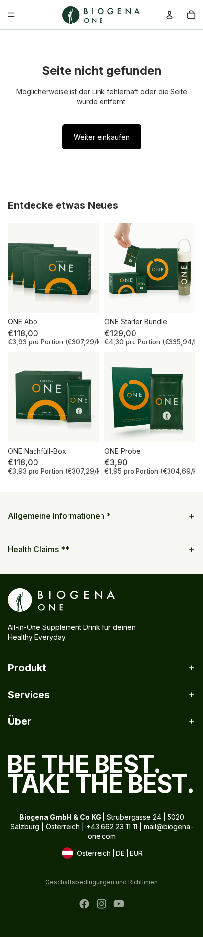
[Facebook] (84, 903)
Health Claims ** (38, 549)
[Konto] (169, 15)
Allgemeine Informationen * (59, 516)
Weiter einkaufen (102, 137)
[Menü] (11, 14)
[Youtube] (119, 903)
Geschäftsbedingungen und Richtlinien (101, 882)
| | (101, 854)
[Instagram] (101, 903)
